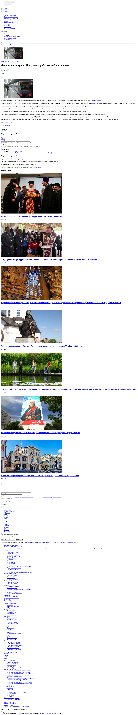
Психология (7, 616)
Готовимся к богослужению (11, 698)
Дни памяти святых (12, 569)
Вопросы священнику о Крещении (16, 680)
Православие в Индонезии (14, 650)
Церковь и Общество (9, 705)
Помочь (6, 8)
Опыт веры (10, 605)
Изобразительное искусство (14, 633)
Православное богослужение (12, 36)
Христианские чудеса (13, 606)
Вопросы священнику (10, 22)
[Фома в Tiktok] (6, 514)
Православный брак (12, 623)
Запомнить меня (7, 501)
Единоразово (6, 144)
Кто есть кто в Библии (13, 555)
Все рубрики (7, 27)
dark (4, 70)
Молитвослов (7, 24)
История (6, 609)
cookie (18, 548)
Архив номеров (8, 531)
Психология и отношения (11, 18)
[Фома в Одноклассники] (9, 511)
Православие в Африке (13, 643)
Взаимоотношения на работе (15, 625)
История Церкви (11, 612)
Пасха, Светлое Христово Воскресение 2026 (19, 566)
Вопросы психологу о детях (14, 593)
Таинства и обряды (9, 686)
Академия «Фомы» (9, 19)
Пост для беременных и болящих (16, 668)
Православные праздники (11, 565)
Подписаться (19, 539)
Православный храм (9, 580)
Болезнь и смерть (11, 618)
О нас (5, 521)
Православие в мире (9, 640)
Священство (10, 696)
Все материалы (8, 25)
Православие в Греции (13, 646)
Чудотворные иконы (12, 579)
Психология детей (12, 588)
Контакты (6, 525)
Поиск (5, 5)
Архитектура (10, 628)
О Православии (11, 608)
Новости (6, 21)
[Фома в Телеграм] (7, 513)
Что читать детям (11, 590)
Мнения (6, 655)
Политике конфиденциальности (48, 713)
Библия (6, 550)
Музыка (9, 632)
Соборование (10, 695)
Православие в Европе (13, 648)
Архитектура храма (12, 582)
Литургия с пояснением (13, 699)
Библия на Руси (11, 562)
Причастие (10, 689)
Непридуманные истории (11, 17)
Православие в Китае (13, 652)
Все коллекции (8, 39)
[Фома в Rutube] (6, 517)
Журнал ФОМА (5, 61)
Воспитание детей (9, 585)
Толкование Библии (12, 560)
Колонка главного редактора (11, 596)
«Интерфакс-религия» (96, 100)
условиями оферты (16, 151)
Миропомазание (11, 693)
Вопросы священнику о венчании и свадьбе (19, 672)
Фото (5, 656)
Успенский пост (11, 665)
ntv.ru (10, 122)
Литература (10, 629)
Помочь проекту (5, 149)
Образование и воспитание (11, 598)
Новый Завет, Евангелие (13, 552)
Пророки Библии (11, 558)
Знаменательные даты (13, 610)
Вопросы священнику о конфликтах (17, 679)
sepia (7, 70)
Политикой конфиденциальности (52, 153)
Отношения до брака (12, 622)
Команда (6, 527)
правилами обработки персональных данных (37, 542)
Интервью (6, 653)
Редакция (7, 125)
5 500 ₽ (3, 140)
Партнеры (6, 530)
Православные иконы (10, 573)
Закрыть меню (4, 9)
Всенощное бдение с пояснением (16, 700)
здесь (39, 146)
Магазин (6, 522)
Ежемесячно (15, 144)
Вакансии (6, 528)
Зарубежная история (12, 615)
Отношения (7, 595)
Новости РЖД (8, 601)
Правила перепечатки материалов (13, 546)
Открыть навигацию (9, 2)
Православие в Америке (13, 642)
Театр (8, 636)
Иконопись (10, 630)
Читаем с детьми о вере (10, 38)
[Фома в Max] (5, 518)
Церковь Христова (9, 702)
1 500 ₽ (3, 139)
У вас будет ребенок (12, 592)
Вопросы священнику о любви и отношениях (19, 682)
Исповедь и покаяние (13, 690)
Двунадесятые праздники (14, 568)
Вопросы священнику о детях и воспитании (19, 589)
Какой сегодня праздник (10, 33)
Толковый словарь (12, 638)
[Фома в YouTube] (7, 515)
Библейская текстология (13, 556)
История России (11, 613)
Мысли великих (11, 639)
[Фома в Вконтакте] (7, 510)
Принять (61, 713)
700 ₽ (2, 137)
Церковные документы (10, 703)
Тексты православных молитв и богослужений (16, 706)
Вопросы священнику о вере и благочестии (19, 670)
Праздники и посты (9, 660)
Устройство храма (12, 583)
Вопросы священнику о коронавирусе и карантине (21, 678)
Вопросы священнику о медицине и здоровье (19, 683)
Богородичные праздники (14, 570)
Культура (6, 626)
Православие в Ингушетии (14, 649)
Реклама (6, 524)
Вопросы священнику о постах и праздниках (19, 572)
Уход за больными (12, 619)
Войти (11, 44)
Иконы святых (11, 578)
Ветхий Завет (10, 553)
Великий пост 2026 (12, 663)
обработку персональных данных (24, 153)
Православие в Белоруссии (14, 645)
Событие (17, 61)
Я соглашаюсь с (12, 151)
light (2, 70)
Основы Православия (10, 15)
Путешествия (7, 599)
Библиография (11, 563)
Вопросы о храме (11, 685)
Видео (5, 658)
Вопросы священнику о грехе (15, 676)
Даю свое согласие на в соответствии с (32, 153)
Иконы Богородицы (12, 575)
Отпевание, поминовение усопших (16, 692)
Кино (8, 635)
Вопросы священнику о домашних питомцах (19, 675)
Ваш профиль (7, 3)
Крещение (10, 688)
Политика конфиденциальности (12, 545)
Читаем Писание (11, 559)
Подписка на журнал (9, 28)
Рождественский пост (13, 662)
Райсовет (6, 35)
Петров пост (10, 666)
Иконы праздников (12, 576)
